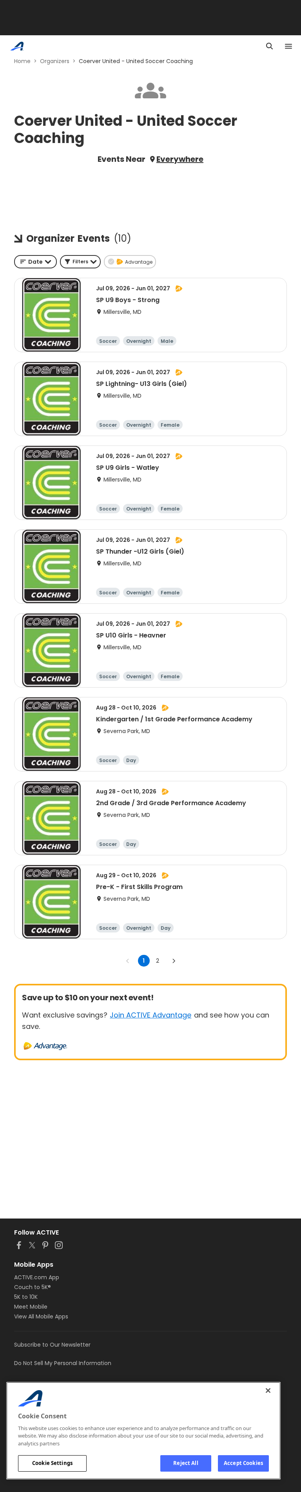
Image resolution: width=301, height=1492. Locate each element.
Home (22, 61)
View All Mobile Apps (41, 1316)
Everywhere (179, 159)
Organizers (54, 61)
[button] (80, 261)
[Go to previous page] (128, 961)
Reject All (185, 1463)
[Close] (268, 1390)
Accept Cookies (243, 1463)
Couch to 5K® (32, 1287)
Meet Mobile (30, 1307)
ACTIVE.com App (36, 1277)
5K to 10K (26, 1297)
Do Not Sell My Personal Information (62, 1363)
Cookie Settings (52, 1463)
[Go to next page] (174, 961)
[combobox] (35, 261)
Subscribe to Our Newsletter (52, 1345)
